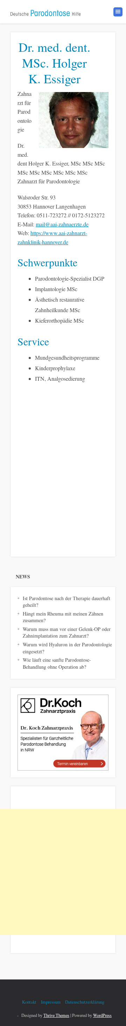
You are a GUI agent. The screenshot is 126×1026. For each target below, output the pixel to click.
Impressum (51, 1002)
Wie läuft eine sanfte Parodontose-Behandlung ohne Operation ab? (57, 663)
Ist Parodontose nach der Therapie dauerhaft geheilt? (66, 602)
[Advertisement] (63, 872)
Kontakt (29, 1002)
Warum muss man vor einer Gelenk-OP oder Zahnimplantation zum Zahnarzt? (67, 632)
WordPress (102, 1015)
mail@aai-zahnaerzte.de (62, 224)
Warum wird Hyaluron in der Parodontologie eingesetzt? (67, 648)
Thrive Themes (56, 1015)
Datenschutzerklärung (84, 1002)
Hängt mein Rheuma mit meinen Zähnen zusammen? (63, 617)
